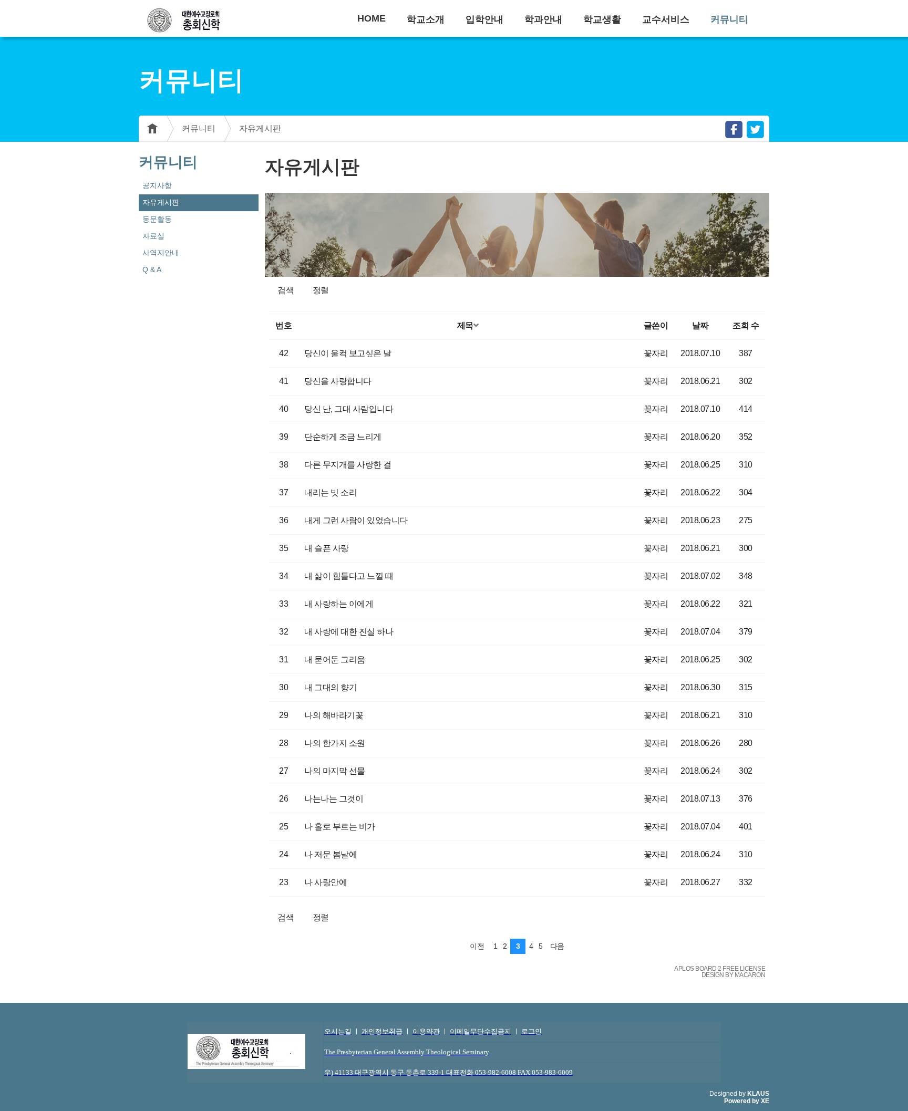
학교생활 (602, 19)
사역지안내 (160, 252)
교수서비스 (665, 19)
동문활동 (157, 219)
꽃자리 (656, 353)
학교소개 (426, 19)
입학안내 (484, 19)
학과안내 (543, 19)
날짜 (700, 325)
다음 (557, 946)
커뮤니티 (729, 19)
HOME (371, 18)
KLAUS (758, 1093)
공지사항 (157, 185)
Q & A (151, 269)
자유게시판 (260, 128)
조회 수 (745, 325)
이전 (477, 946)
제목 (465, 325)
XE (765, 1101)
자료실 (153, 236)
